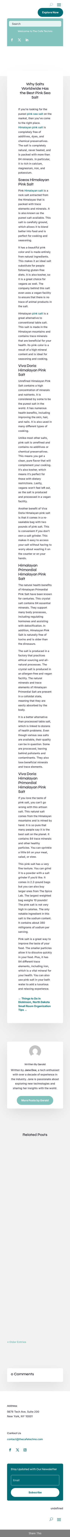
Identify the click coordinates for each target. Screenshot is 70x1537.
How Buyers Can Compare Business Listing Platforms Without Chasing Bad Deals (33, 1160)
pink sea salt (35, 113)
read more (17, 1204)
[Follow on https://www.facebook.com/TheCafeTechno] (12, 40)
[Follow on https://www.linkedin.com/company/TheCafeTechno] (27, 40)
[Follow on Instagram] (25, 1450)
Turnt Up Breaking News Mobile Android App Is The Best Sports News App (34, 1227)
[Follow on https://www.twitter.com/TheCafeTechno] (19, 40)
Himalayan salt (33, 190)
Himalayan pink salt (30, 127)
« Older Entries (16, 1341)
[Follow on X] (18, 1450)
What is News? (20, 1290)
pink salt (37, 313)
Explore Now (50, 12)
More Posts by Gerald (35, 1100)
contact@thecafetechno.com (25, 1439)
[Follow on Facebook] (10, 1450)
